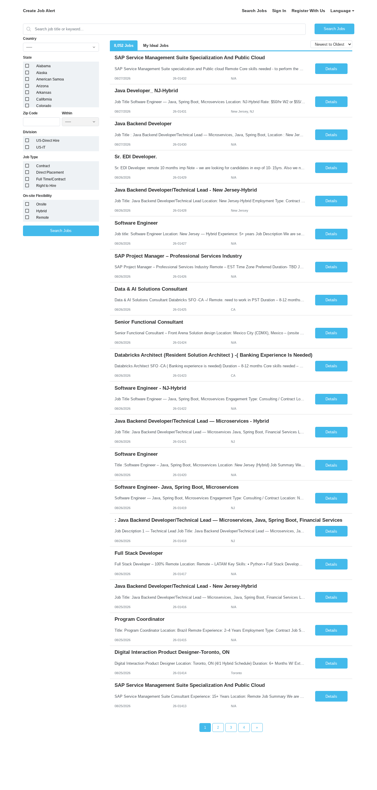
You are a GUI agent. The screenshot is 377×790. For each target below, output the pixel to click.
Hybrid (41, 211)
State (27, 57)
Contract (43, 166)
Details (331, 69)
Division (30, 132)
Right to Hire (46, 186)
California (44, 99)
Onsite (41, 204)
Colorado (43, 106)
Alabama (43, 66)
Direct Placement (50, 172)
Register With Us (308, 10)
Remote (42, 217)
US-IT (40, 147)
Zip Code (30, 113)
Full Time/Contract (50, 179)
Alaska (41, 73)
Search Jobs (254, 10)
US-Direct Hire (47, 141)
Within (67, 113)
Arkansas (43, 92)
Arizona (42, 86)
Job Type (30, 157)
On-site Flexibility (37, 196)
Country (30, 39)
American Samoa (50, 79)
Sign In (279, 10)
